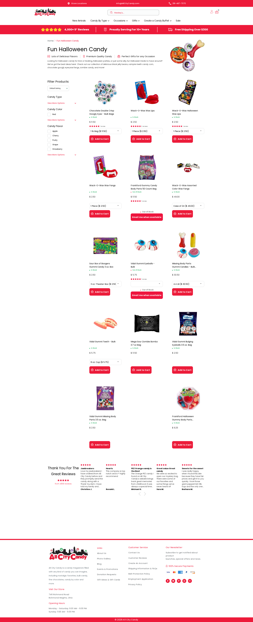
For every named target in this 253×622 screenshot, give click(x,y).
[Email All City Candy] (190, 580)
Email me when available (146, 217)
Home (50, 40)
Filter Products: (58, 82)
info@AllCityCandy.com (127, 3)
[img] (63, 480)
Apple (55, 131)
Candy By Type (99, 20)
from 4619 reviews (63, 483)
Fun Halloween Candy (68, 40)
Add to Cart (102, 139)
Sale (178, 20)
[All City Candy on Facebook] (168, 580)
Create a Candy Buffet (157, 20)
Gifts (135, 20)
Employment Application (140, 579)
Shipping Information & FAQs (142, 568)
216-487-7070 (179, 3)
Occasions (120, 20)
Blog (99, 564)
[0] (217, 13)
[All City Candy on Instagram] (184, 580)
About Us (101, 553)
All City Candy (130, 619)
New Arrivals (79, 20)
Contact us (134, 552)
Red (54, 114)
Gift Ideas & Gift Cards (108, 579)
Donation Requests (106, 574)
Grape (55, 144)
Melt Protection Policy (139, 573)
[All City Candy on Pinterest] (179, 580)
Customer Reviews (137, 558)
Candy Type (54, 96)
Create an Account (138, 563)
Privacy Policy (135, 584)
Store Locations (79, 3)
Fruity (54, 140)
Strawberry (57, 149)
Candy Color (54, 109)
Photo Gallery (104, 558)
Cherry (55, 135)
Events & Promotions (107, 569)
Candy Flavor (55, 126)
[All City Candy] (45, 15)
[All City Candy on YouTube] (173, 580)
